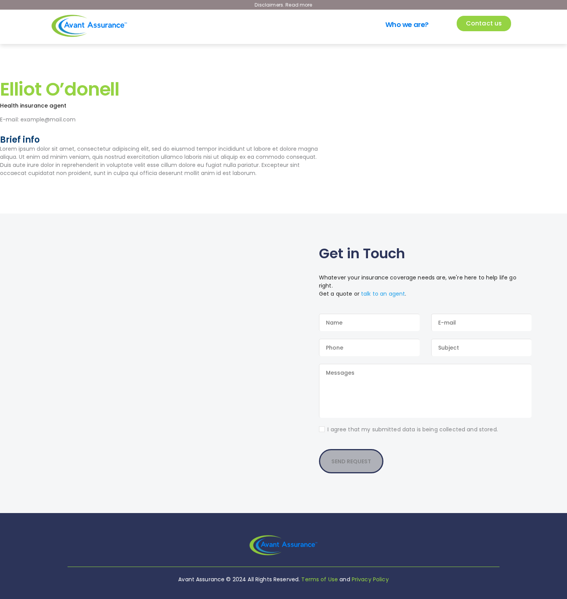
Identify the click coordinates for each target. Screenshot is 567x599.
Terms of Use (319, 579)
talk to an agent (383, 294)
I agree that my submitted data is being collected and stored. (412, 429)
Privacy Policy (370, 579)
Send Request (351, 461)
